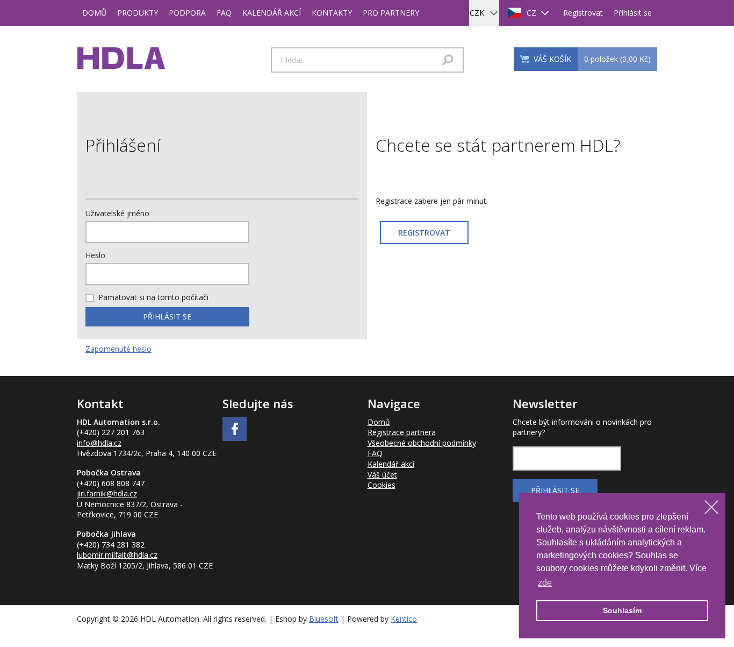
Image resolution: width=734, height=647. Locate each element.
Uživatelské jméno (117, 213)
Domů (94, 13)
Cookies (381, 485)
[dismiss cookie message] (711, 507)
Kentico (404, 619)
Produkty (137, 13)
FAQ (224, 13)
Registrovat (583, 13)
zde (545, 582)
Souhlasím (622, 610)
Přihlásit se (633, 13)
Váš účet (382, 475)
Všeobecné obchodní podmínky (422, 443)
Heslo (95, 255)
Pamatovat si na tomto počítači (153, 297)
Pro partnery (391, 13)
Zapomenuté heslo (118, 349)
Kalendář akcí (271, 13)
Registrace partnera (402, 432)
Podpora (187, 13)
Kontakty (332, 13)
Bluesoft (324, 619)
